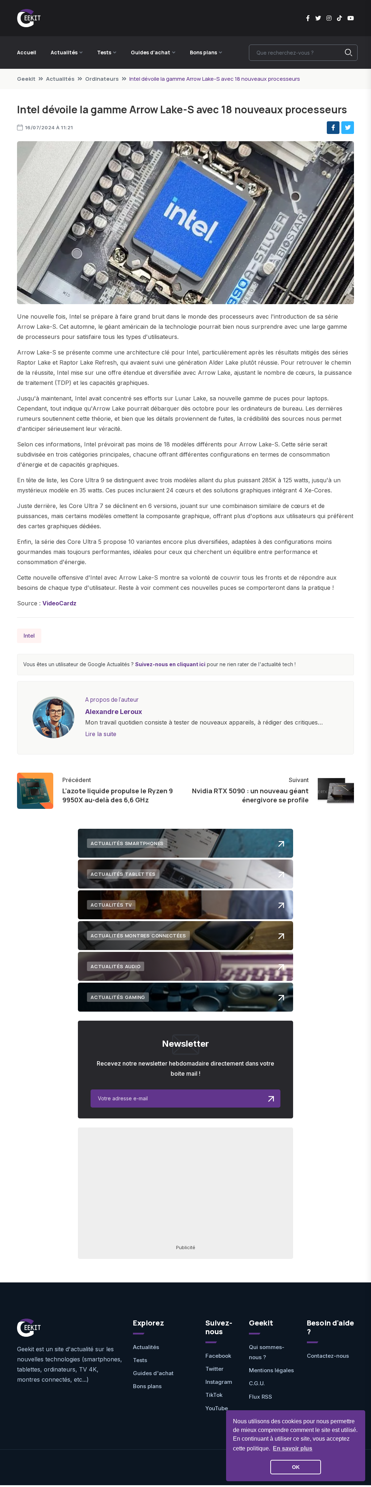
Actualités (60, 79)
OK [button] (296, 1467)
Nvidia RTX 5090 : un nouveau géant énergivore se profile (250, 795)
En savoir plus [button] (292, 1448)
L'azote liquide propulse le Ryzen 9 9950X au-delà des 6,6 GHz (117, 795)
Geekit (26, 79)
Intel (29, 635)
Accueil (26, 52)
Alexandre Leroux (113, 711)
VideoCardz (59, 603)
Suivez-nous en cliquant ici (170, 664)
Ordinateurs (102, 79)
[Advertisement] (185, 1185)
